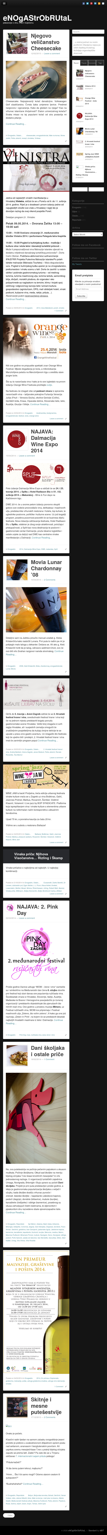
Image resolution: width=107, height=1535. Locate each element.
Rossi (8, 1503)
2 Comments (49, 579)
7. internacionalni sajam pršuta (31, 1456)
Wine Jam (16, 839)
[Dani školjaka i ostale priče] (17, 1055)
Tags (100, 63)
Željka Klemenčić (30, 891)
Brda (38, 666)
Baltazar (38, 834)
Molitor (17, 888)
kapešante (27, 1232)
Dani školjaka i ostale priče (48, 1051)
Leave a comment (52, 53)
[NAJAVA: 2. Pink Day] (10, 907)
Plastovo (62, 1501)
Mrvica (29, 888)
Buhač (50, 1495)
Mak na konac (54, 135)
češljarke (17, 1226)
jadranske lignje (44, 1229)
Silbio (59, 1238)
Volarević (50, 837)
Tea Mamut (18, 755)
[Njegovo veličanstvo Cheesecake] (17, 43)
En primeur (45, 1378)
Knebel (54, 885)
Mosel (23, 888)
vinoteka (30, 138)
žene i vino (51, 1035)
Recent (76, 63)
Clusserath (47, 882)
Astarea (39, 1224)
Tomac (34, 1503)
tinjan (29, 1503)
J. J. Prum (37, 885)
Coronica (24, 1226)
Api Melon (32, 1224)
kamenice (9, 1232)
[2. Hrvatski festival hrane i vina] (36, 693)
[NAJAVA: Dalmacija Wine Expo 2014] (17, 439)
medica (55, 1232)
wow (44, 1035)
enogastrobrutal (42, 135)
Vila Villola (21, 1240)
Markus (15, 837)
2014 (38, 308)
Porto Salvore (17, 1238)
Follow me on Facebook (86, 245)
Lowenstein (10, 888)
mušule (36, 1235)
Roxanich (36, 837)
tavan (24, 1503)
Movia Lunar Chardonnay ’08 (46, 568)
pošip (24, 1381)
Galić (52, 834)
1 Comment (58, 310)
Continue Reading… (16, 123)
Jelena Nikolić (21, 1498)
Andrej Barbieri (15, 752)
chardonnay (45, 666)
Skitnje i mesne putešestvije (46, 1405)
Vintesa (37, 138)
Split (56, 549)
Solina (13, 1503)
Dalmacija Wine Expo (32, 549)
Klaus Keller (46, 885)
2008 (21, 666)
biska (50, 1224)
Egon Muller (28, 885)
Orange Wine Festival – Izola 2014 (91, 101)
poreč (56, 308)
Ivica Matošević (47, 308)
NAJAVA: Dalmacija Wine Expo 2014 (44, 441)
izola (26, 416)
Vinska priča (10, 891)
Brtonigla (9, 1226)
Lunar (8, 668)
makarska (49, 549)
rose (28, 1035)
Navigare (43, 1235)
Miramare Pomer (26, 1235)
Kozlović (35, 1232)
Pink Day (22, 1035)
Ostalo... (19, 135)
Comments (92, 63)
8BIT (102, 1530)
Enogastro (11, 135)
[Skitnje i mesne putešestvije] (17, 1407)
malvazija (17, 1381)
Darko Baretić (58, 882)
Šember (43, 837)
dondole (57, 1226)
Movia (13, 668)
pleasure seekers (25, 837)
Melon (61, 1232)
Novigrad (56, 1235)
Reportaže (20, 1224)
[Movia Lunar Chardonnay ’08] (17, 569)
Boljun (30, 1495)
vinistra (61, 308)
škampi (61, 888)
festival (21, 416)
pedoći (8, 1238)
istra (13, 1498)
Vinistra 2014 (90, 86)
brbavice (56, 1224)
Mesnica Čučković (13, 1235)
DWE (43, 549)
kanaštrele (18, 1232)
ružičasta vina (36, 1035)
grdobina (22, 1229)
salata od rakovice (30, 1238)
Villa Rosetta (30, 1240)
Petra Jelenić (16, 138)
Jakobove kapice (57, 1229)
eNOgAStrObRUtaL (37, 17)
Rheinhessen (38, 888)
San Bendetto (43, 1238)
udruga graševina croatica (37, 1381)
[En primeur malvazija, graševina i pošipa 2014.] (36, 1311)
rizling (46, 888)
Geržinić (15, 1229)
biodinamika (41, 413)
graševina (9, 1381)
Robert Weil (53, 888)
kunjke (41, 1232)
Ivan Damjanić (31, 1229)
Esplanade (54, 1378)
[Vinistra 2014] (36, 170)
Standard (92, 1530)
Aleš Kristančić (29, 666)
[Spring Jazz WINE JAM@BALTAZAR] (36, 776)
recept (24, 138)
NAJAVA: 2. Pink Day (37, 910)
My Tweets (77, 264)
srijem (19, 1503)
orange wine (34, 416)
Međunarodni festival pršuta (21, 1501)
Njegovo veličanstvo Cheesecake (46, 42)
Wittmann (19, 891)
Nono (50, 1235)
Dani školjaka (40, 1226)
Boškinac (45, 834)
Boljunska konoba (41, 1495)
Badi (45, 1224)
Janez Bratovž (38, 752)
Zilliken (59, 891)
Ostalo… (76, 215)
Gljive (74, 211)
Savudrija (52, 1238)
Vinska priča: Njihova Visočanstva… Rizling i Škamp (38, 856)
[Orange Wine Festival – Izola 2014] (36, 339)
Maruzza (48, 1232)
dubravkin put (17, 885)
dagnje (31, 1226)
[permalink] (65, 140)
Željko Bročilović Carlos (47, 891)
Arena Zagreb (27, 752)
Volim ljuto (42, 1503)
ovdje (49, 384)
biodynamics (51, 413)
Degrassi (49, 1226)
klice (29, 1498)
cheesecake (31, 135)
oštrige (63, 1235)
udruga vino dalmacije (56, 1381)
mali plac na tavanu (50, 1498)
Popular (84, 63)
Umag (13, 1240)
